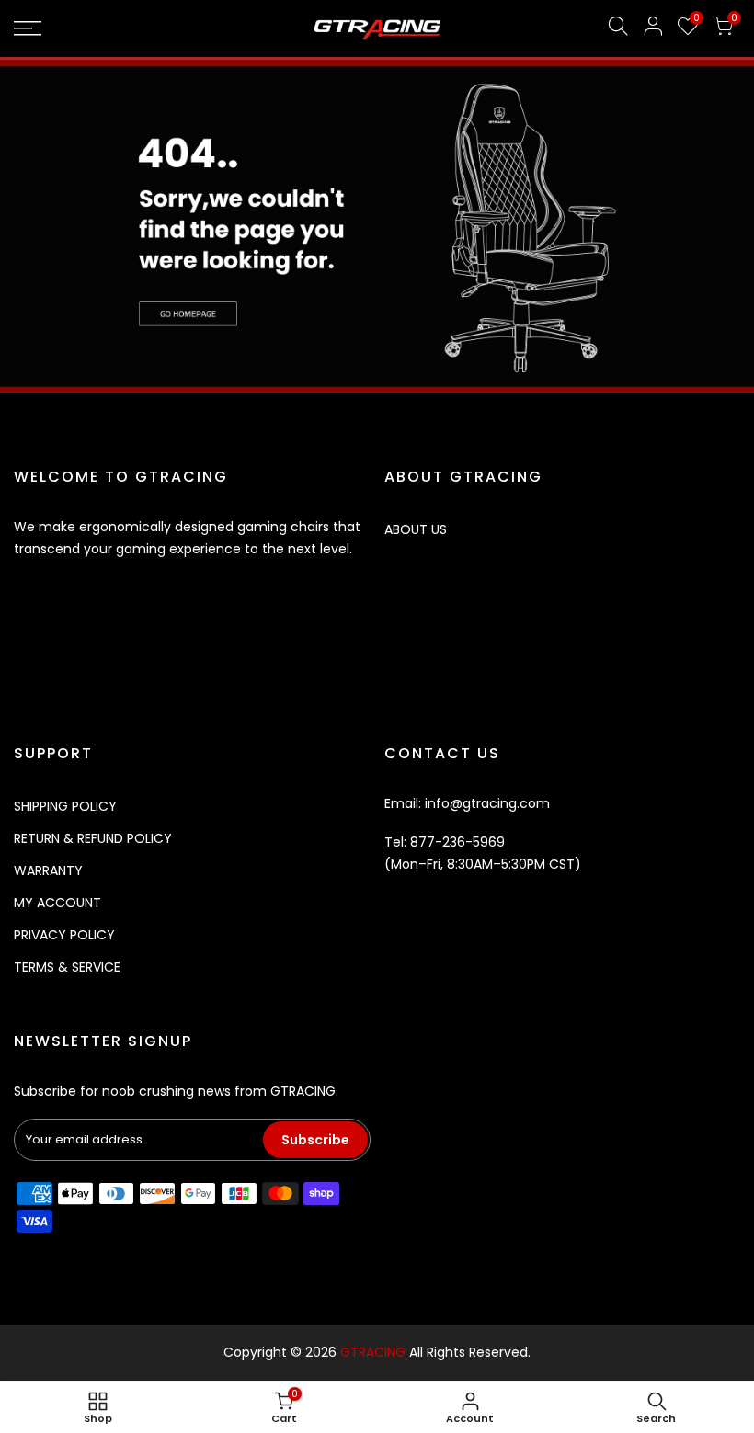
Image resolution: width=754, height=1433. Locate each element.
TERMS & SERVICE (67, 967)
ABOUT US (415, 529)
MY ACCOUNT (57, 902)
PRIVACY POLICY (64, 935)
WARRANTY (48, 870)
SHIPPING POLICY (65, 806)
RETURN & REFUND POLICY (93, 838)
